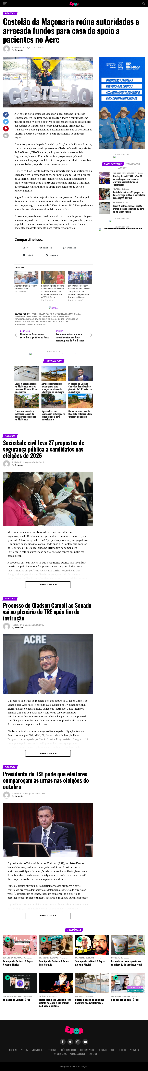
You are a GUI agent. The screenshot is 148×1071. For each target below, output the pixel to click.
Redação (18, 50)
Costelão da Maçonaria (68, 314)
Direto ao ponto (87, 1049)
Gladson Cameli (62, 317)
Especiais (52, 1049)
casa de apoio (47, 314)
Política (24, 1049)
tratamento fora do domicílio (31, 324)
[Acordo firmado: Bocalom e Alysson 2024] (26, 277)
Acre (35, 314)
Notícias (13, 1049)
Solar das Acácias (42, 322)
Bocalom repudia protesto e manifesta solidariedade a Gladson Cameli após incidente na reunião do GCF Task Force (52, 292)
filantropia (46, 317)
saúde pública (23, 322)
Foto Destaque (60, 1053)
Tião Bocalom (61, 322)
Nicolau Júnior (56, 319)
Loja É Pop (93, 1053)
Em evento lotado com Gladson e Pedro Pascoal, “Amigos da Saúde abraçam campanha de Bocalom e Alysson (79, 292)
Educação (102, 1049)
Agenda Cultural (77, 1053)
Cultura (122, 1049)
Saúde (112, 1049)
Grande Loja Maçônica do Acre (31, 319)
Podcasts (134, 1049)
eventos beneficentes (26, 317)
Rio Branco (72, 319)
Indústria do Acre (68, 1049)
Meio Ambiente (38, 1049)
